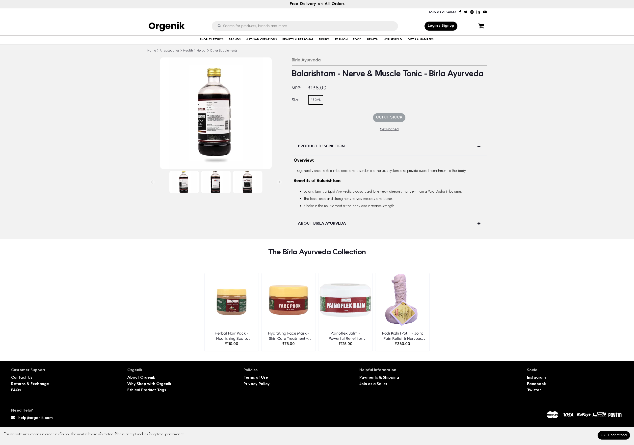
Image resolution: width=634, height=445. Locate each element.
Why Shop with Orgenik (149, 384)
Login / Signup (441, 26)
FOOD (357, 39)
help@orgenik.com (35, 418)
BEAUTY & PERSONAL (298, 39)
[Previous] (152, 182)
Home (151, 50)
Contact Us (21, 378)
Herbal (201, 50)
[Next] (279, 182)
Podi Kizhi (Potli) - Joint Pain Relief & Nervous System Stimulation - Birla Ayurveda (402, 336)
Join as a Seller (442, 12)
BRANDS (235, 39)
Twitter (534, 390)
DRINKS (324, 39)
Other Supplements (223, 50)
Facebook (536, 384)
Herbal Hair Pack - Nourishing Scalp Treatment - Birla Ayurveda (231, 336)
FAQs (16, 390)
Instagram (536, 378)
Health (188, 50)
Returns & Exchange (30, 384)
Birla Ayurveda (306, 60)
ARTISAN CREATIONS (261, 39)
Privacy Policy (256, 384)
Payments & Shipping (379, 378)
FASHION (341, 39)
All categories (169, 50)
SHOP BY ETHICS (212, 39)
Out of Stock (389, 117)
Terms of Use (255, 378)
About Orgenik (141, 378)
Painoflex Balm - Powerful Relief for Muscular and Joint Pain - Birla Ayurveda (345, 336)
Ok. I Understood (614, 435)
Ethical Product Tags (146, 390)
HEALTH (372, 39)
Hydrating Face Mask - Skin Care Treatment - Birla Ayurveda (288, 336)
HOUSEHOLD (393, 39)
